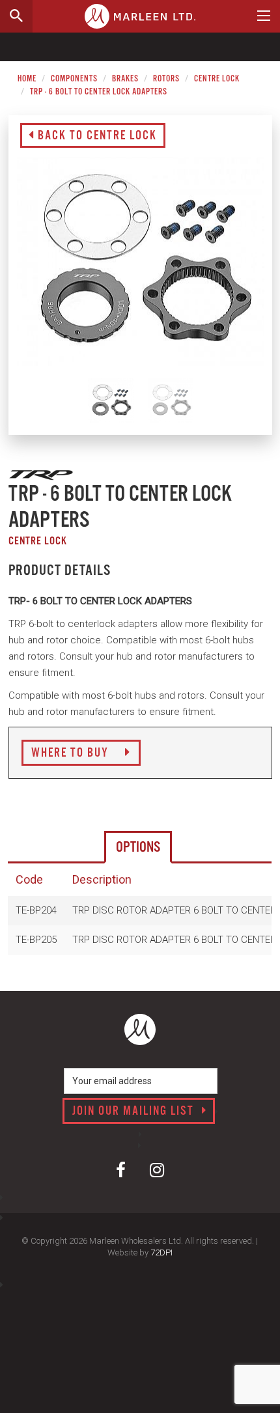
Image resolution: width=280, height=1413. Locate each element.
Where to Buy (71, 753)
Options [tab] (138, 847)
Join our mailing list (134, 1111)
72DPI (161, 1252)
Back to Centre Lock (96, 136)
